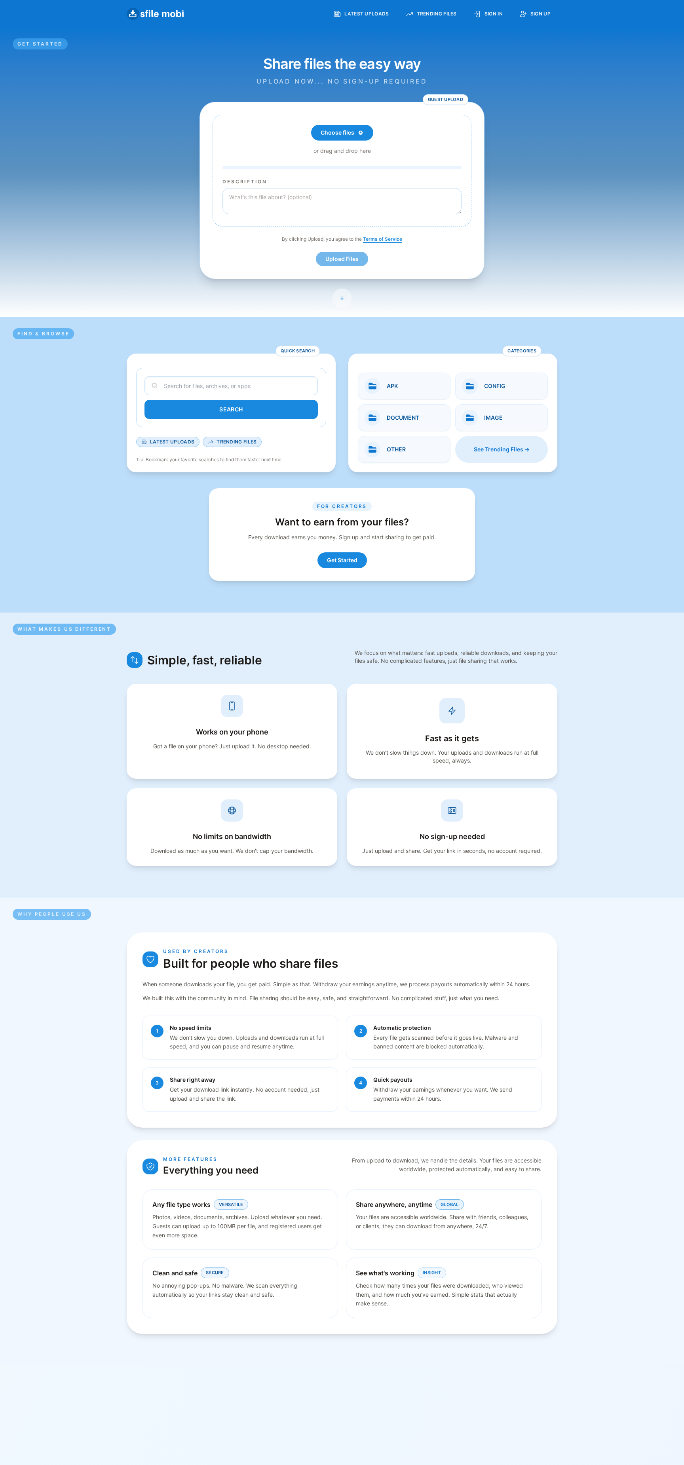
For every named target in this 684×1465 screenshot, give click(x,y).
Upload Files (342, 258)
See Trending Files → (502, 449)
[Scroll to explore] (342, 298)
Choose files (337, 132)
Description (244, 182)
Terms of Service (382, 239)
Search (231, 409)
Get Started (342, 560)
